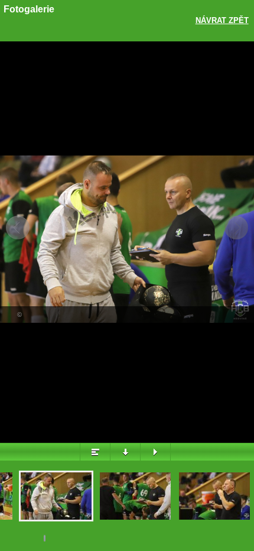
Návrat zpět (222, 20)
